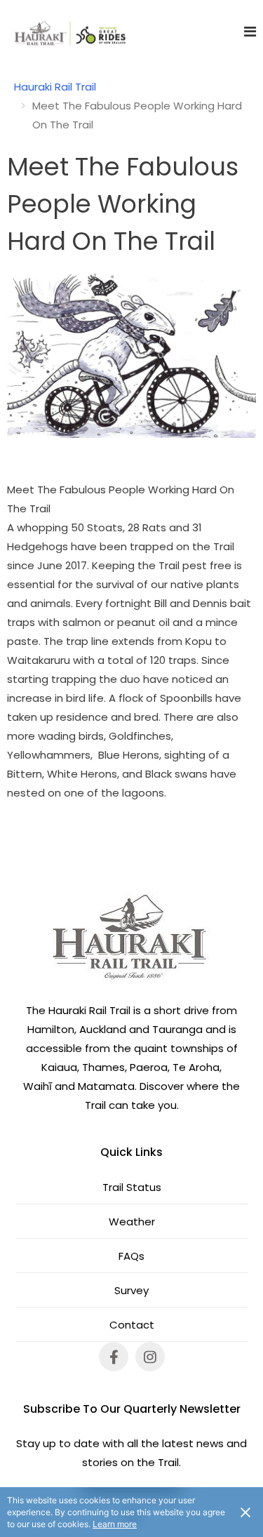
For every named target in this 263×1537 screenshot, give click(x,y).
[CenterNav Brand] (63, 31)
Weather (132, 1221)
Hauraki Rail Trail (55, 86)
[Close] (245, 1511)
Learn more (115, 1524)
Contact (131, 1324)
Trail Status (131, 1187)
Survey (131, 1290)
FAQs (131, 1256)
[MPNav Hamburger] (250, 31)
